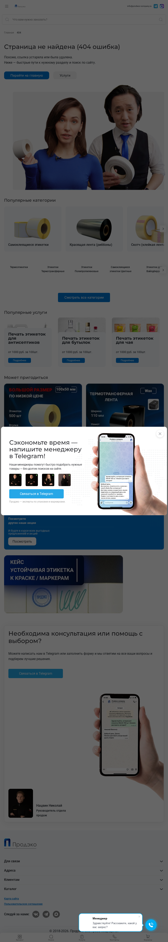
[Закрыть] (160, 433)
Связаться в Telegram (36, 494)
